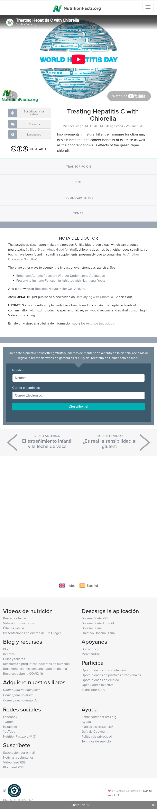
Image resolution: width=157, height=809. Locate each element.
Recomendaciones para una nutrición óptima (35, 668)
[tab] (78, 166)
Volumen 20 (134, 126)
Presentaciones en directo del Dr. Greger (32, 633)
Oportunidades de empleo (100, 680)
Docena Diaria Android (98, 623)
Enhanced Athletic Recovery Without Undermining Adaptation (60, 275)
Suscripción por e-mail (19, 752)
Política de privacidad (97, 736)
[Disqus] (78, 513)
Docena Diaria (92, 628)
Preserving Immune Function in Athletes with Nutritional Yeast (60, 280)
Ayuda (86, 721)
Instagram (10, 726)
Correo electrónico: (27, 387)
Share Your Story (93, 689)
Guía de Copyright (95, 731)
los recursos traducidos (97, 323)
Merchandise (91, 654)
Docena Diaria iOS (95, 618)
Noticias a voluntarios (18, 757)
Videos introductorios (18, 623)
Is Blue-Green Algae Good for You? (51, 249)
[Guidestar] (4, 790)
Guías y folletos (14, 659)
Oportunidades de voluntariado (104, 670)
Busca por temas (15, 618)
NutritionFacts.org (81, 8)
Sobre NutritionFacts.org (99, 717)
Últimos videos (13, 628)
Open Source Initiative (97, 684)
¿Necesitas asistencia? (97, 726)
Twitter (8, 721)
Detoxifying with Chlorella (94, 296)
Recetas (9, 654)
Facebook (10, 717)
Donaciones (90, 649)
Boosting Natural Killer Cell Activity (60, 288)
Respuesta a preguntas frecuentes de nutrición (36, 663)
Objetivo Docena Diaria (98, 633)
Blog (6, 649)
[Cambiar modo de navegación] (148, 7)
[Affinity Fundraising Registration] (14, 790)
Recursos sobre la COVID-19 (23, 673)
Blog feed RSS (13, 767)
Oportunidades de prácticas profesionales (111, 675)
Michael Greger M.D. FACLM (83, 126)
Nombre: (19, 370)
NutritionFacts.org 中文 (19, 736)
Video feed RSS (14, 762)
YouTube (9, 731)
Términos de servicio (96, 741)
